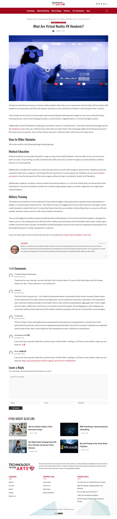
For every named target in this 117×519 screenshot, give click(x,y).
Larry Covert (24, 243)
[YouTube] (104, 4)
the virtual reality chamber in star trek (75, 235)
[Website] (105, 256)
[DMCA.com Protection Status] (58, 513)
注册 (23, 344)
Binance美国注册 (20, 351)
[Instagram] (99, 4)
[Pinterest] (97, 4)
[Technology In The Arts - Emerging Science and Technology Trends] (58, 4)
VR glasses (16, 129)
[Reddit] (106, 4)
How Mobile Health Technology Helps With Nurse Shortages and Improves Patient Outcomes (42, 445)
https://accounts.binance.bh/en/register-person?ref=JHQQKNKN (49, 360)
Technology (54, 22)
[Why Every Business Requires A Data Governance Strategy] (18, 429)
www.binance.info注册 (22, 335)
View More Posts (101, 243)
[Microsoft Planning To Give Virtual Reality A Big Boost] (69, 446)
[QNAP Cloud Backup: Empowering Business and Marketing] (69, 429)
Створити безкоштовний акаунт (25, 274)
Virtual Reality (62, 22)
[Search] (106, 11)
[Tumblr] (101, 4)
